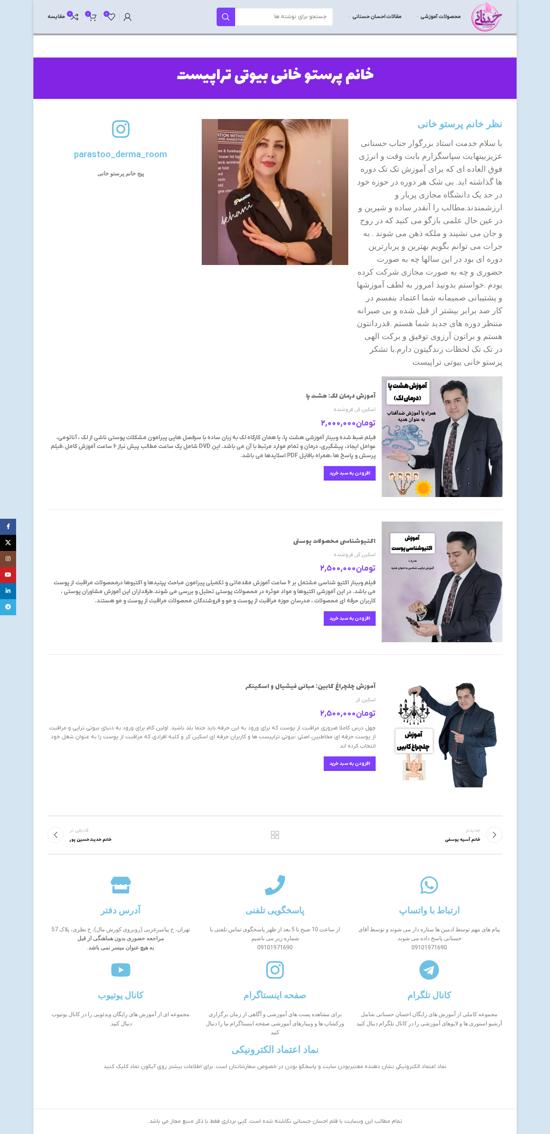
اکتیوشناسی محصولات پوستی (334, 541)
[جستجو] (226, 17)
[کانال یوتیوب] (121, 970)
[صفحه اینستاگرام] (275, 970)
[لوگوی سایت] (486, 16)
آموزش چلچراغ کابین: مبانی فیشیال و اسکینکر (311, 686)
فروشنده (343, 409)
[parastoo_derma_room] (121, 129)
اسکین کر (366, 409)
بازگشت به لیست (275, 835)
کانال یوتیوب (120, 995)
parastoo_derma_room (120, 154)
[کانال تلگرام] (429, 970)
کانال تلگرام (429, 995)
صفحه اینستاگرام (275, 995)
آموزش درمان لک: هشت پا (341, 396)
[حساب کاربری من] (128, 17)
